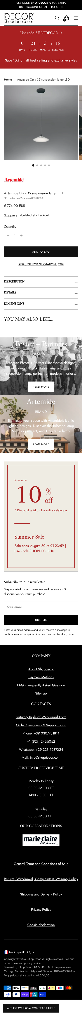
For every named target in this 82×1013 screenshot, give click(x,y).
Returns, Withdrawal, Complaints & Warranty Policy (41, 878)
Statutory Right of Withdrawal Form (41, 717)
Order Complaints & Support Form (41, 725)
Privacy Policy (41, 909)
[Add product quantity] (21, 235)
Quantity (10, 226)
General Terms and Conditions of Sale (41, 863)
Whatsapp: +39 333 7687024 (41, 749)
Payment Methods (41, 677)
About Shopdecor (41, 669)
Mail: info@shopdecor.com (41, 757)
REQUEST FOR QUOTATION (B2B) (41, 264)
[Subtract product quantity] (8, 235)
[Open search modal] (56, 17)
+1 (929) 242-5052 (41, 741)
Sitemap (41, 693)
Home (8, 79)
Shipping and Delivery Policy (41, 894)
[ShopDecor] (19, 18)
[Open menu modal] (75, 17)
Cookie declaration (41, 924)
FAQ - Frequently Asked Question (41, 685)
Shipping (10, 215)
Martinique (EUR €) (20, 952)
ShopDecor (34, 959)
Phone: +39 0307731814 (41, 733)
